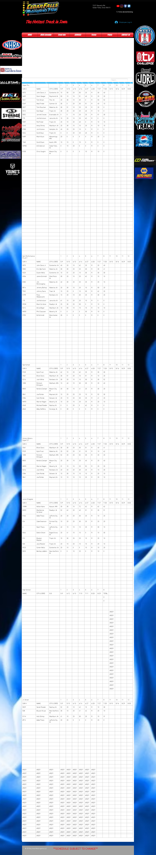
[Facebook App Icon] (125, 6)
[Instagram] (121, 6)
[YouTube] (118, 6)
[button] (46, 35)
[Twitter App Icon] (129, 6)
